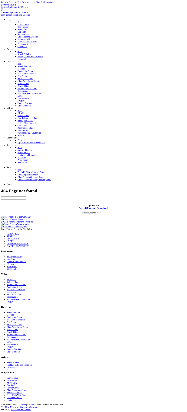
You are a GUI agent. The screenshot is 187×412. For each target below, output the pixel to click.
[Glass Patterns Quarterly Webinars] (17, 222)
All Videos (11, 279)
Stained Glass (12, 282)
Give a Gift (6, 7)
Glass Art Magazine (44, 2)
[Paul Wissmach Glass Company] (16, 217)
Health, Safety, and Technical (19, 365)
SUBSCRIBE (13, 234)
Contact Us (6, 12)
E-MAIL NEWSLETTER (18, 246)
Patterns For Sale (14, 349)
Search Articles (13, 362)
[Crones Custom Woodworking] (15, 224)
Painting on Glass (14, 287)
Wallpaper (11, 264)
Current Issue (12, 378)
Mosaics (10, 315)
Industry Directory (9, 2)
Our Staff (11, 385)
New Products (13, 259)
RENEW (11, 236)
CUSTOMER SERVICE (17, 243)
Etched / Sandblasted (16, 289)
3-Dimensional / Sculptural (18, 299)
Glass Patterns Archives (17, 390)
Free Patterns (12, 344)
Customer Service (20, 12)
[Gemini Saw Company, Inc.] (14, 226)
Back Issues (12, 380)
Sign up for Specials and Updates (15, 15)
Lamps (9, 342)
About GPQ (12, 383)
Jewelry (10, 302)
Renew (25, 7)
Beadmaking (12, 297)
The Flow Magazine (26, 2)
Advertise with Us (14, 392)
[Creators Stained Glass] (12, 219)
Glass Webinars (13, 352)
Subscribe (16, 7)
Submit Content (13, 388)
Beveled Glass (13, 332)
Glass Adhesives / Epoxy (17, 327)
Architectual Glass (14, 294)
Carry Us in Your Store (16, 395)
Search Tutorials (14, 312)
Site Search (11, 269)
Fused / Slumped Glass (16, 284)
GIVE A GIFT (13, 239)
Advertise (31, 405)
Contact (22, 405)
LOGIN (10, 241)
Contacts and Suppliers (16, 261)
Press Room (12, 266)
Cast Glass (11, 292)
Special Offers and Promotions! (93, 208)
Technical (11, 367)
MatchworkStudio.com (21, 409)
